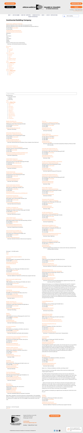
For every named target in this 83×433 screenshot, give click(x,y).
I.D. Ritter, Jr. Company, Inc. (12, 207)
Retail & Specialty (10, 361)
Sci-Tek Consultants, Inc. (47, 212)
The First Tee (9, 290)
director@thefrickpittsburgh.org (13, 377)
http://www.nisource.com (47, 156)
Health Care (9, 280)
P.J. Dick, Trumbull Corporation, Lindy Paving (52, 161)
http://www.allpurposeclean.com (13, 140)
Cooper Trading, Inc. (46, 134)
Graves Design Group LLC (12, 158)
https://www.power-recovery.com (49, 264)
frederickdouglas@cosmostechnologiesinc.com (17, 152)
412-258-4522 (15, 175)
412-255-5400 (15, 189)
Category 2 (10, 111)
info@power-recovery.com (48, 263)
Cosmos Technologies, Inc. (12, 145)
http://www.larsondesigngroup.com (14, 225)
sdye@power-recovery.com (12, 273)
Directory (23, 15)
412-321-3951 (14, 149)
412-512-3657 (14, 260)
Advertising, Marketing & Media (13, 338)
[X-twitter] (59, 430)
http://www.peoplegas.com (12, 180)
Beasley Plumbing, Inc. (11, 121)
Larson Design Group (11, 217)
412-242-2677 (51, 191)
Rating (10, 66)
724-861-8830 (51, 138)
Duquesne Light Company (48, 199)
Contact (48, 15)
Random (10, 65)
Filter (7, 61)
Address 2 (10, 110)
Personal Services (46, 356)
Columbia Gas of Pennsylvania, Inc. (49, 148)
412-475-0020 (15, 125)
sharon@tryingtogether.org (48, 342)
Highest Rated (11, 115)
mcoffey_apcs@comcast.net (12, 139)
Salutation (10, 106)
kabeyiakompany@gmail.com (49, 277)
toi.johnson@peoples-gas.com (13, 178)
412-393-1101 (50, 203)
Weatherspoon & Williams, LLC (49, 225)
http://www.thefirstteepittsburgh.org (14, 296)
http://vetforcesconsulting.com (49, 331)
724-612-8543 (15, 27)
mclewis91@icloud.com (11, 331)
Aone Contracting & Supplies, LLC (13, 230)
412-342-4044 (15, 283)
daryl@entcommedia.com (12, 343)
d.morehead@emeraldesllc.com (13, 202)
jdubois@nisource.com (47, 155)
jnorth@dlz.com (45, 245)
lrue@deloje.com (10, 354)
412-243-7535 (15, 270)
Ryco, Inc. (44, 121)
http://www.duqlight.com (47, 207)
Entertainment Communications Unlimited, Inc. (17, 336)
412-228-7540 (51, 327)
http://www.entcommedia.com (13, 344)
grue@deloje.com (10, 320)
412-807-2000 (51, 165)
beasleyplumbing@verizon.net (13, 127)
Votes (9, 74)
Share (7, 47)
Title (9, 104)
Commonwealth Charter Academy (14, 256)
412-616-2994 (15, 294)
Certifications (11, 113)
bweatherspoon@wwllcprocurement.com (51, 233)
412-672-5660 (51, 125)
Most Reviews (11, 114)
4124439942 (14, 351)
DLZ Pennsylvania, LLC (47, 239)
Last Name (10, 109)
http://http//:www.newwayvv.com (13, 392)
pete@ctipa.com (46, 140)
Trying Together (45, 336)
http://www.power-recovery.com (49, 403)
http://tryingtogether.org (47, 343)
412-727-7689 (51, 359)
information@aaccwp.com (77, 10)
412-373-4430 (15, 199)
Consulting (8, 314)
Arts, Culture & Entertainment (13, 291)
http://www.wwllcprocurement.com (50, 234)
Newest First (11, 63)
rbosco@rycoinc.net (46, 127)
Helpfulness (11, 68)
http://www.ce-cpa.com (47, 309)
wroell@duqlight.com (47, 206)
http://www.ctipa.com (47, 142)
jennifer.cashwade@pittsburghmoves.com (51, 319)
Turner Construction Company (13, 184)
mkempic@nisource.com (47, 181)
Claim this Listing (10, 53)
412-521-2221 (50, 318)
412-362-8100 (15, 211)
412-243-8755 (51, 260)
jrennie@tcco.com (10, 191)
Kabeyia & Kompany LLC (47, 269)
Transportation (9, 385)
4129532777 (13, 389)
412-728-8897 (15, 317)
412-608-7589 (15, 364)
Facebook (10, 49)
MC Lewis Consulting (11, 326)
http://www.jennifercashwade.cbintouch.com (52, 321)
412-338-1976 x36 (17, 162)
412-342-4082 (15, 376)
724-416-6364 (51, 152)
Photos (10, 55)
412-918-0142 (50, 360)
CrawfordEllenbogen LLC (47, 301)
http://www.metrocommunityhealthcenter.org (16, 287)
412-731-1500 (50, 305)
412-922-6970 (15, 136)
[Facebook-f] (57, 430)
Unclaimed (10, 118)
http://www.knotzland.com (12, 367)
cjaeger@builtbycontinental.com (13, 30)
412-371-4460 (51, 216)
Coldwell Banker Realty (47, 314)
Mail (9, 51)
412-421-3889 (51, 340)
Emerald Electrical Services (12, 195)
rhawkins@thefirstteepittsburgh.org (14, 295)
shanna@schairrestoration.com (49, 363)
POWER (44, 256)
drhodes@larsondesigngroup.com (14, 224)
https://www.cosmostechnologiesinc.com (15, 154)
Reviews (10, 54)
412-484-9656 (15, 330)
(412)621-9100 (51, 273)
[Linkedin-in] (54, 430)
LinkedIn (10, 50)
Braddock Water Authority (12, 347)
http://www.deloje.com (11, 321)
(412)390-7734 (51, 275)
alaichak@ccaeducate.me (12, 262)
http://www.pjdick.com (47, 169)
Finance (44, 302)
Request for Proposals (33, 16)
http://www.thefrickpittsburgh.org (14, 379)
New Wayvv (9, 383)
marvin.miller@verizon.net (48, 194)
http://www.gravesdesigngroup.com (14, 167)
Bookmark (8, 46)
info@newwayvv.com (11, 390)
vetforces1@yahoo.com (47, 330)
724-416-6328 (51, 178)
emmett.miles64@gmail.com (13, 237)
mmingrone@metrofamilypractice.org (14, 286)
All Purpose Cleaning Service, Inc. (13, 132)
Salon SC (44, 355)
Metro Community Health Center (13, 279)
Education (8, 258)
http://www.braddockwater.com (13, 355)
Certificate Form (54, 15)
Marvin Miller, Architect (47, 187)
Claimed (10, 117)
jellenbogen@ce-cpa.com (48, 308)
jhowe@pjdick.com (46, 168)
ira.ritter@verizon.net (11, 212)
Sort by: (10, 62)
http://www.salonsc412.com (48, 364)
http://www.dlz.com (46, 246)
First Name (10, 107)
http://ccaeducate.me (11, 263)
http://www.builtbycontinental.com (14, 31)
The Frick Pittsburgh (10, 372)
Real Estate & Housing (47, 315)
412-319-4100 (51, 243)
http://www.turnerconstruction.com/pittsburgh (16, 193)
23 (9, 408)
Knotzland (8, 360)
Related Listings (12, 58)
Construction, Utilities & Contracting (14, 23)
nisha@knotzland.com (11, 366)
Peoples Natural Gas (10, 171)
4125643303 (14, 387)
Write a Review (9, 69)
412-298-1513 (14, 340)
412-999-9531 (51, 229)
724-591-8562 (15, 221)
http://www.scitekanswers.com (49, 220)
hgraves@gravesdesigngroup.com (14, 165)
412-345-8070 (15, 234)
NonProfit (44, 258)
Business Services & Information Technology (52, 271)
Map (9, 57)
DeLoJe (8, 313)
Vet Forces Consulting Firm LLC (49, 323)
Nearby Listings (11, 59)
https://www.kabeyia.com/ (48, 279)
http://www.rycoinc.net (47, 129)
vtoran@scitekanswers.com (48, 219)
